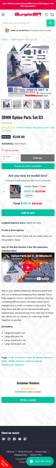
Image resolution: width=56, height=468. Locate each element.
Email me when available (28, 166)
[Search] (50, 23)
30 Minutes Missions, (43, 357)
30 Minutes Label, (24, 357)
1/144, (11, 357)
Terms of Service (25, 451)
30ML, (4, 360)
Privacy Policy (41, 451)
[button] (8, 127)
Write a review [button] (28, 400)
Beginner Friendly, (33, 360)
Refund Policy (36, 454)
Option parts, (8, 364)
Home (4, 39)
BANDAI (8, 122)
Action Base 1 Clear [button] (35, 186)
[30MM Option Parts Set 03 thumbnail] (6, 104)
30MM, (12, 360)
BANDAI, (20, 360)
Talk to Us (10, 451)
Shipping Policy (20, 454)
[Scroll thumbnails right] (51, 104)
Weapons (19, 364)
